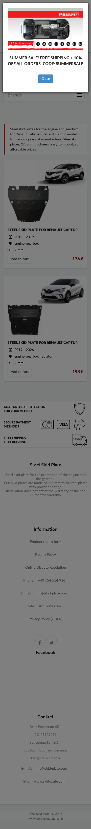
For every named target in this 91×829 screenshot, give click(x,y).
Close (45, 79)
